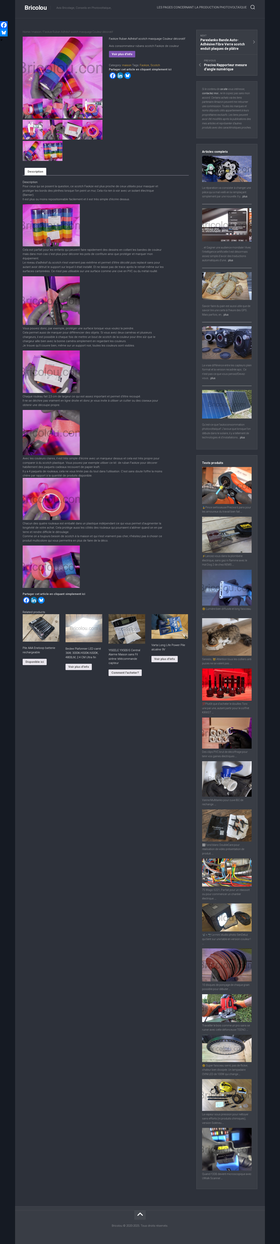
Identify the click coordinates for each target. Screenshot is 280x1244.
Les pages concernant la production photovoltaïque (202, 7)
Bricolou (36, 7)
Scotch (155, 65)
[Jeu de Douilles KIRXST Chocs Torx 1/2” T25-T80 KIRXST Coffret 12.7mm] (227, 699)
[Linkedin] (120, 75)
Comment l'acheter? (125, 672)
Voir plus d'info (122, 54)
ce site (223, 89)
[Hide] (1, 40)
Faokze (144, 65)
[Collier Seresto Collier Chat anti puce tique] (227, 654)
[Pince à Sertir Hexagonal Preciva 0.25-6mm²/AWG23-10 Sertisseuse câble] (227, 503)
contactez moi (210, 93)
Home (26, 31)
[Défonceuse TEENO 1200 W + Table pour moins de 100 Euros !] (227, 1021)
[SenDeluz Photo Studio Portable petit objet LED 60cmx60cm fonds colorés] (227, 930)
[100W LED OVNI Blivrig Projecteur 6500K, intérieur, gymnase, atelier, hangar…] (227, 1061)
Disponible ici (35, 662)
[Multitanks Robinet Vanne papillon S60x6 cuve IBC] (227, 795)
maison (36, 31)
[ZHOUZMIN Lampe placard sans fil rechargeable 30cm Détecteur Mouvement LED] (227, 604)
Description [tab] (35, 171)
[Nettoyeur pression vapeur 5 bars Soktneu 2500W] (227, 1109)
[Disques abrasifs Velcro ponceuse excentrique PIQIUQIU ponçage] (227, 980)
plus (244, 196)
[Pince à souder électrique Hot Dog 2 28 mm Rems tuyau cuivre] (227, 551)
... (241, 511)
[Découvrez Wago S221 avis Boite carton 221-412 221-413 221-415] (227, 885)
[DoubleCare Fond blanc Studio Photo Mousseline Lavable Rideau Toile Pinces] (227, 840)
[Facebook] (112, 75)
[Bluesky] (127, 75)
